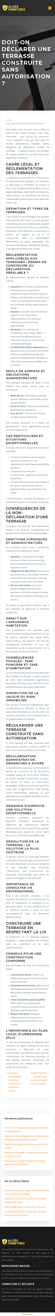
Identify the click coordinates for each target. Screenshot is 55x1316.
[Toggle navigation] (50, 8)
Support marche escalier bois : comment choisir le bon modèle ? (38, 1078)
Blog (10, 120)
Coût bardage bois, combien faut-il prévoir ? (26, 1207)
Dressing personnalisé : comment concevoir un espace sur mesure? (15, 1081)
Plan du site (27, 1314)
